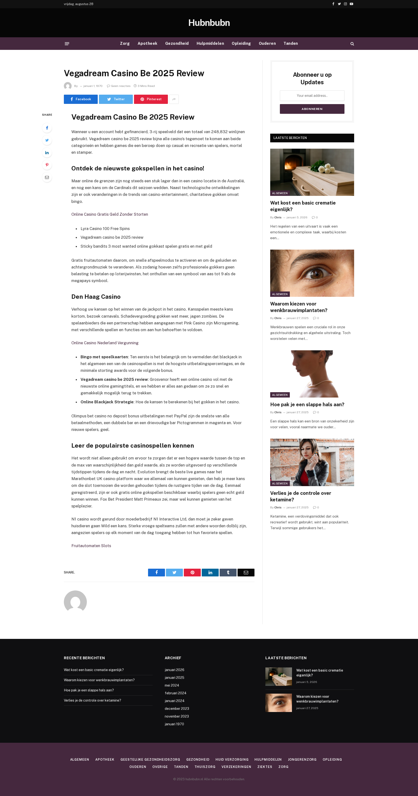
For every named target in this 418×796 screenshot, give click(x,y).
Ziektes (264, 767)
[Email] (47, 177)
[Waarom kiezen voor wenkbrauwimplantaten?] (312, 273)
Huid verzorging (232, 759)
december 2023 (177, 709)
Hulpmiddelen (210, 43)
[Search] (352, 43)
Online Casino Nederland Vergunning (105, 342)
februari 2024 (176, 693)
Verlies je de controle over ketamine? (300, 496)
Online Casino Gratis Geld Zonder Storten (109, 214)
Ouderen (267, 43)
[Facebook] (47, 128)
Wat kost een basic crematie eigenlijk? (303, 206)
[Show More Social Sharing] (174, 99)
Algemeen (280, 193)
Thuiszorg (205, 767)
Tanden (291, 43)
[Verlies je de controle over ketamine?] (312, 462)
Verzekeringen (236, 767)
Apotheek (147, 43)
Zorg (125, 43)
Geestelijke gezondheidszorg (150, 759)
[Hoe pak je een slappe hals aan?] (312, 374)
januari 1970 (174, 724)
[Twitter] (47, 140)
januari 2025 (174, 678)
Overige (160, 767)
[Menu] (67, 43)
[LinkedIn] (47, 152)
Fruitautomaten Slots (91, 545)
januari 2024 (175, 701)
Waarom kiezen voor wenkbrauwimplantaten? (298, 307)
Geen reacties (121, 86)
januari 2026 (174, 670)
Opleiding (241, 43)
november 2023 (177, 716)
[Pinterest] (47, 165)
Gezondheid (177, 43)
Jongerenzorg (302, 759)
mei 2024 (172, 685)
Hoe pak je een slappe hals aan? (307, 404)
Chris (278, 217)
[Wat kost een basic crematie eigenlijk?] (312, 172)
